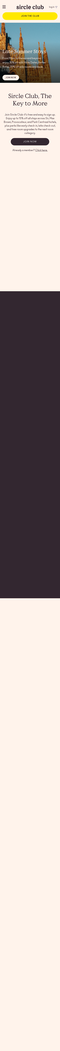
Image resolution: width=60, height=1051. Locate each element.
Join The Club (30, 16)
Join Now (10, 78)
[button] (38, 263)
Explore (10, 399)
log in (51, 7)
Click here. (41, 150)
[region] (9, 7)
